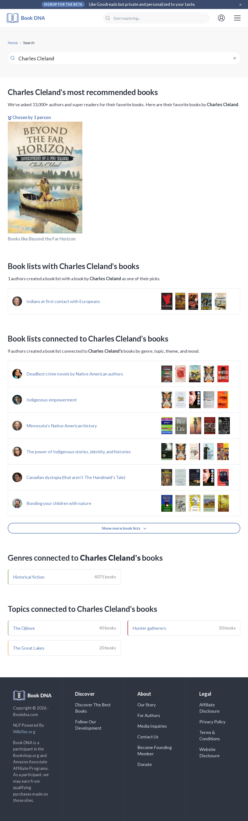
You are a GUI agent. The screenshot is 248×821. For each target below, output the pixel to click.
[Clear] (234, 58)
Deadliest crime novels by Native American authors (74, 373)
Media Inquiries (152, 726)
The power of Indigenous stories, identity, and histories (78, 451)
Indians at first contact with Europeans (63, 301)
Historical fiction (29, 577)
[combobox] (156, 18)
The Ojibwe (24, 628)
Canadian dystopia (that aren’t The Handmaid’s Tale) (76, 477)
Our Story (146, 704)
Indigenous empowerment (51, 399)
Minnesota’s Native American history (61, 425)
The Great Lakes (28, 648)
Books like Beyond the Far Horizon (42, 238)
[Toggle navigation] (237, 18)
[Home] (29, 18)
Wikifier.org (24, 731)
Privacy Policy (212, 721)
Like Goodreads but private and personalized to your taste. (142, 4)
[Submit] (108, 18)
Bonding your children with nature (58, 503)
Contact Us (148, 736)
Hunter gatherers (149, 628)
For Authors (148, 715)
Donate (144, 764)
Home (13, 42)
